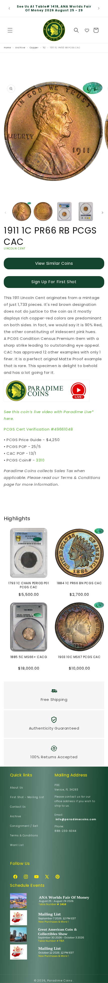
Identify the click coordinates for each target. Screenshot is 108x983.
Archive (15, 816)
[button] (10, 30)
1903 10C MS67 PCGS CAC (79, 657)
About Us (16, 788)
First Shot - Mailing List (27, 797)
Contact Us (18, 807)
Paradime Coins (60, 980)
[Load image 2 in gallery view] (43, 211)
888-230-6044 (65, 831)
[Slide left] (5, 212)
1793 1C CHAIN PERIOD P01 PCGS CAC (28, 585)
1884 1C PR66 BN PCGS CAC (79, 583)
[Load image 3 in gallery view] (64, 211)
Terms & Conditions (24, 835)
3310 (40, 460)
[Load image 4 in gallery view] (85, 211)
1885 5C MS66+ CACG (28, 657)
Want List (17, 845)
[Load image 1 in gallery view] (21, 211)
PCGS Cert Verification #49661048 (38, 429)
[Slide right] (102, 212)
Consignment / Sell (24, 826)
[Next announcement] (98, 8)
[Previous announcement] (9, 8)
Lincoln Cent (15, 248)
